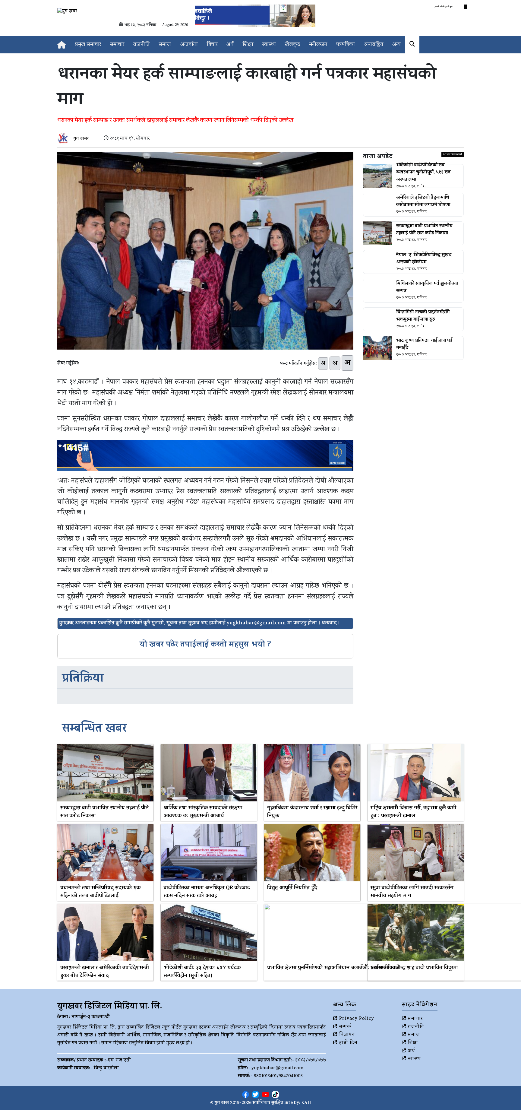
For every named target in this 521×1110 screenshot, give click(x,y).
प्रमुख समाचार (88, 45)
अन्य (396, 45)
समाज (165, 45)
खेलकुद (292, 45)
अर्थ (230, 45)
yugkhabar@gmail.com (277, 1068)
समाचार (117, 45)
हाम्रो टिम (348, 1043)
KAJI (306, 1103)
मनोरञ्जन (318, 45)
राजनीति (141, 45)
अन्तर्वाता (189, 45)
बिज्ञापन (347, 1035)
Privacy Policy (356, 1019)
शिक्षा (248, 45)
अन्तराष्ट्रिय (373, 45)
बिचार (212, 45)
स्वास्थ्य (269, 45)
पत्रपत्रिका (345, 45)
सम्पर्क (345, 1027)
